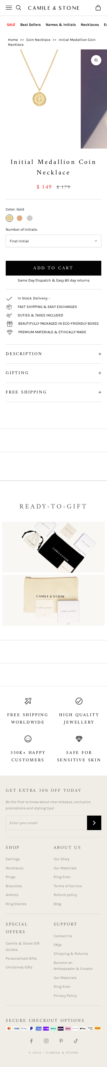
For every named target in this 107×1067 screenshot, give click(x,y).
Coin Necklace (38, 39)
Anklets (12, 895)
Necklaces (90, 24)
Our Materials (65, 868)
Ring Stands (16, 904)
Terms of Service (68, 886)
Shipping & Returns (71, 953)
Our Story (61, 859)
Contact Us (63, 936)
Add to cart (53, 268)
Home (13, 39)
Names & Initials (61, 24)
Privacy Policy (65, 995)
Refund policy (65, 895)
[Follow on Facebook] (31, 1041)
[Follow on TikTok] (76, 1041)
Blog (57, 904)
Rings (10, 877)
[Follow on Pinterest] (61, 1041)
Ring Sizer (62, 877)
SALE (11, 24)
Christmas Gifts (19, 967)
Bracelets (14, 886)
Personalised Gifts (21, 958)
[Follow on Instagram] (46, 1041)
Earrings (13, 859)
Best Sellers (30, 24)
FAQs (58, 945)
